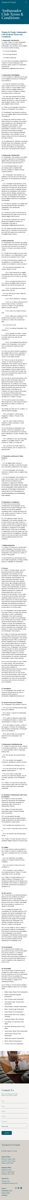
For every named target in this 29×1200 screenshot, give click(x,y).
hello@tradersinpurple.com (9, 1183)
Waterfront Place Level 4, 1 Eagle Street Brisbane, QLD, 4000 (8, 1171)
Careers (4, 1188)
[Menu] (26, 2)
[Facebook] (18, 1188)
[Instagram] (16, 1188)
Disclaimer (5, 1195)
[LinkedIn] (21, 1188)
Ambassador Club (7, 1190)
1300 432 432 (6, 1181)
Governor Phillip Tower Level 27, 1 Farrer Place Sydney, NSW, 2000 (8, 1160)
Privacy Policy (6, 1193)
